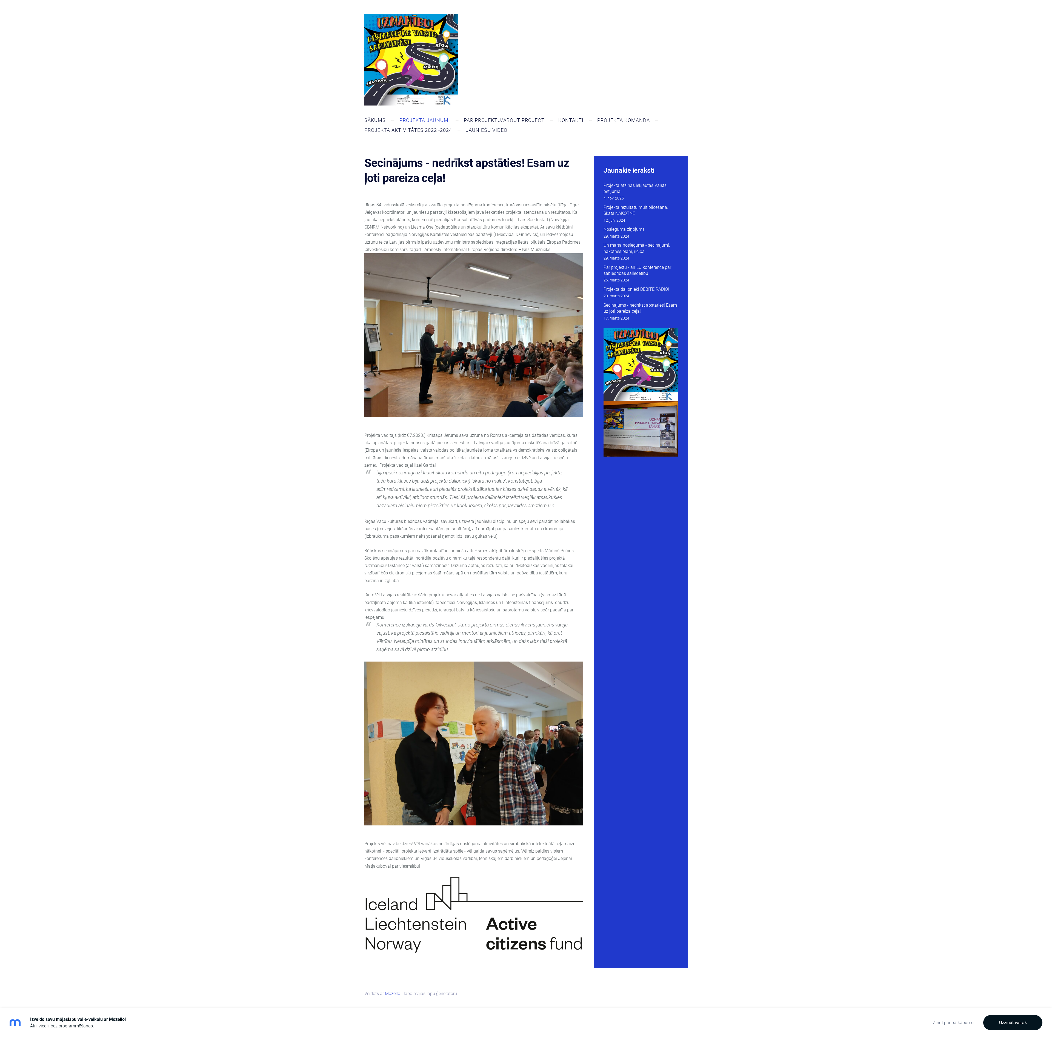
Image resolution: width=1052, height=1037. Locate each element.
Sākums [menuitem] (375, 120)
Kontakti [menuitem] (571, 120)
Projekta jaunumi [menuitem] (424, 120)
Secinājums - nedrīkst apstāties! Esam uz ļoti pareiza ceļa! (640, 308)
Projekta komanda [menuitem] (623, 120)
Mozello (392, 993)
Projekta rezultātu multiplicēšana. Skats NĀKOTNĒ (636, 210)
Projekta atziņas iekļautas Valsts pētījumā (635, 188)
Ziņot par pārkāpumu (953, 1022)
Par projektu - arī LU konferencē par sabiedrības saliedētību (637, 270)
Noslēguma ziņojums (624, 229)
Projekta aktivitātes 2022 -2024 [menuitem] (408, 130)
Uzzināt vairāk (1013, 1022)
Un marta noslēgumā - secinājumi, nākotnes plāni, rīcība (637, 248)
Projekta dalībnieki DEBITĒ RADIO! (636, 289)
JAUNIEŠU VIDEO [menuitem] (486, 130)
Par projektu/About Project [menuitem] (504, 120)
